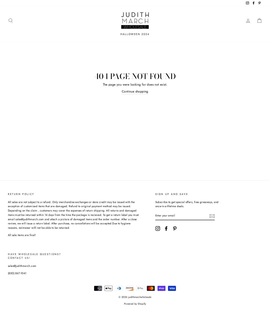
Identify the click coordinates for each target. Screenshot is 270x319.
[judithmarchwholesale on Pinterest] (174, 228)
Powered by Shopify (135, 304)
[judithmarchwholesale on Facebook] (166, 228)
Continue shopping (135, 91)
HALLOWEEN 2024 (134, 34)
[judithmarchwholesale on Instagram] (157, 228)
